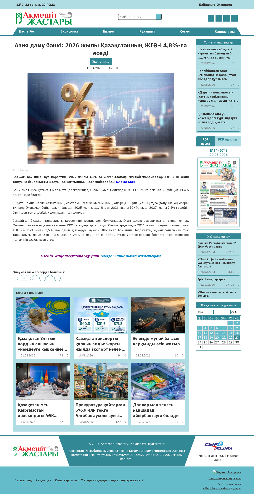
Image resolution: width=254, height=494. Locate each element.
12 (211, 333)
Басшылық (23, 480)
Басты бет (27, 31)
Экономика (69, 31)
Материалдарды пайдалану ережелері (112, 480)
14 (224, 333)
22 (231, 337)
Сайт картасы (66, 480)
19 (211, 337)
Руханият (147, 31)
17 (199, 337)
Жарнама (224, 5)
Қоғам (185, 31)
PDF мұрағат (228, 139)
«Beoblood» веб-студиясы (222, 488)
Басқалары (224, 32)
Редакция (43, 480)
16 (237, 333)
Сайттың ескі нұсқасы (225, 478)
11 (205, 333)
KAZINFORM (125, 182)
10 (199, 333)
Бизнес (109, 31)
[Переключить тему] (236, 4)
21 (224, 337)
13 (217, 333)
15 (231, 333)
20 (217, 337)
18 (205, 337)
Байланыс (207, 5)
